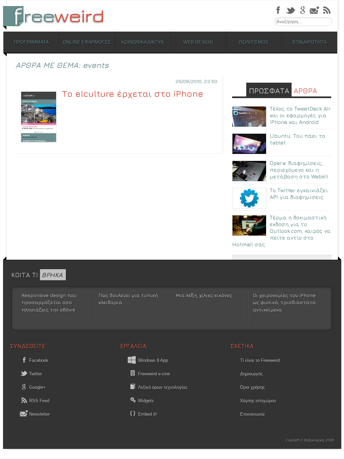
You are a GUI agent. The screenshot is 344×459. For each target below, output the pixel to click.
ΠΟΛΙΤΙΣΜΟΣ (254, 42)
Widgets (146, 400)
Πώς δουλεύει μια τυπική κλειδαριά (128, 298)
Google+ (37, 387)
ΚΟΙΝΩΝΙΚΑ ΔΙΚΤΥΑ (142, 42)
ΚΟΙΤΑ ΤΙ (36, 275)
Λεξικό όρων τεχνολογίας (162, 387)
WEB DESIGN (198, 42)
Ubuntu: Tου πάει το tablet (297, 139)
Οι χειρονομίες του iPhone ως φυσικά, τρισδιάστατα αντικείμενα (284, 302)
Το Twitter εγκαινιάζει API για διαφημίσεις (299, 193)
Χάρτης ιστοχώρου (258, 400)
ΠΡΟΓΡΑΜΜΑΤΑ (31, 42)
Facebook (38, 360)
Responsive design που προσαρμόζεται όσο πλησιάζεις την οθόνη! (49, 302)
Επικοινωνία (252, 414)
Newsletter (39, 414)
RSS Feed (38, 400)
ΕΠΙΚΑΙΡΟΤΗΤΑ (310, 42)
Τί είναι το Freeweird (260, 360)
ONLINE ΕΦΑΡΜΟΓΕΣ (87, 42)
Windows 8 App (153, 360)
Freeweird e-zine (154, 373)
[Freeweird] (57, 16)
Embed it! (147, 414)
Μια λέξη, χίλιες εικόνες (204, 295)
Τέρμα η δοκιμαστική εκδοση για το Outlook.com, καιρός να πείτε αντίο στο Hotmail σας (281, 230)
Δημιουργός (251, 373)
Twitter (35, 373)
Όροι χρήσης (252, 387)
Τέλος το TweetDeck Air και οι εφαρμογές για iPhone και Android (300, 115)
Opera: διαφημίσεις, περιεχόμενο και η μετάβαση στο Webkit (299, 169)
